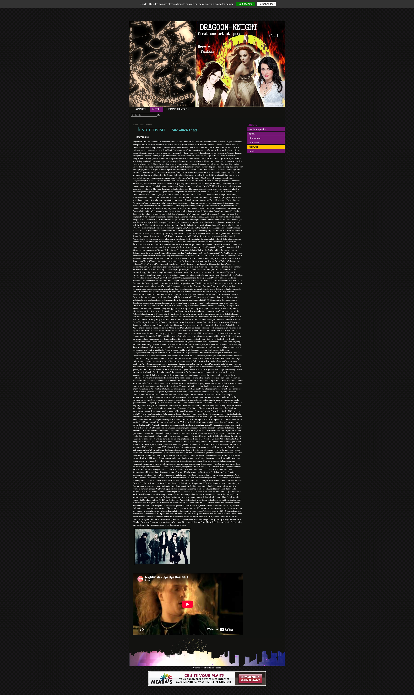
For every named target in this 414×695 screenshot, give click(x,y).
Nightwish (254, 146)
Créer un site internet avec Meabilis (207, 668)
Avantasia (254, 142)
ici (195, 130)
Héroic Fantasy (177, 109)
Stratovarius (255, 138)
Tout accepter (245, 4)
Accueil (141, 109)
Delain (252, 151)
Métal (156, 109)
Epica (252, 133)
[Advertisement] (207, 9)
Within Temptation (257, 129)
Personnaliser (266, 4)
